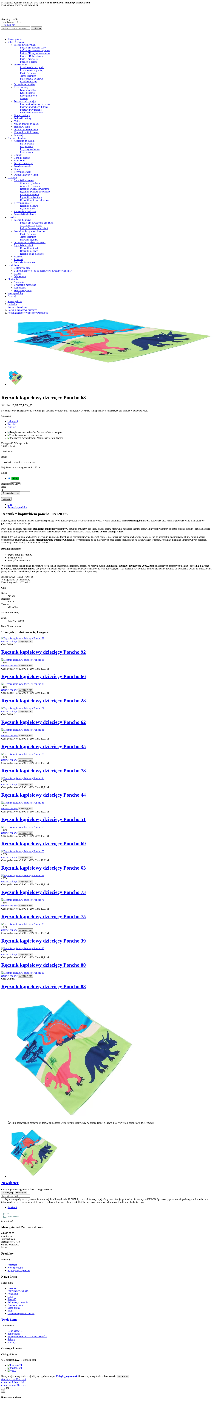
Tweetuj (12, 424)
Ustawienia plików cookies (21, 1313)
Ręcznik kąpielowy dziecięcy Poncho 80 (43, 965)
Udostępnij (13, 421)
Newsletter (10, 1183)
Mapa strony (14, 1307)
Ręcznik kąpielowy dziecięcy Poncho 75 (43, 916)
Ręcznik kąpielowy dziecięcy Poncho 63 (43, 868)
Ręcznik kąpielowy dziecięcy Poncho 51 (43, 819)
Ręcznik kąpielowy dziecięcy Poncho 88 (43, 986)
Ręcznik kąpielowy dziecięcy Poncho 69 (43, 843)
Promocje (12, 1264)
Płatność (12, 1299)
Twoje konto (9, 1319)
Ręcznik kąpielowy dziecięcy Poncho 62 (43, 722)
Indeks (4, 576)
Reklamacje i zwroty (18, 1302)
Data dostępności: (10, 582)
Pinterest (12, 427)
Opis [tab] (10, 504)
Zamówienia (14, 1333)
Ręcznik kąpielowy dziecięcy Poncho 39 (43, 941)
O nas (10, 1296)
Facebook (12, 1207)
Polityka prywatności (18, 1291)
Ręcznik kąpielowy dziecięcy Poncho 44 (43, 795)
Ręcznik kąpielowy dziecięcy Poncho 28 (43, 700)
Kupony (12, 1342)
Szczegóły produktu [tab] (17, 507)
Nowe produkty (15, 1267)
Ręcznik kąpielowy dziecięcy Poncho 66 (43, 676)
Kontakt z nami (15, 1305)
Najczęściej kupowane (19, 1270)
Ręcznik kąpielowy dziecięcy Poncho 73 (43, 892)
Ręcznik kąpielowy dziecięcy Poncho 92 (43, 652)
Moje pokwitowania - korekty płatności (27, 1336)
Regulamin (13, 1293)
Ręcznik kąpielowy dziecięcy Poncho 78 (43, 770)
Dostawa (12, 1288)
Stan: (4, 626)
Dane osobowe (15, 1331)
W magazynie (8, 579)
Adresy (11, 1339)
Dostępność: (7, 443)
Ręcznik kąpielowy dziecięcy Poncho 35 (43, 746)
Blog (10, 1310)
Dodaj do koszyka (11, 493)
